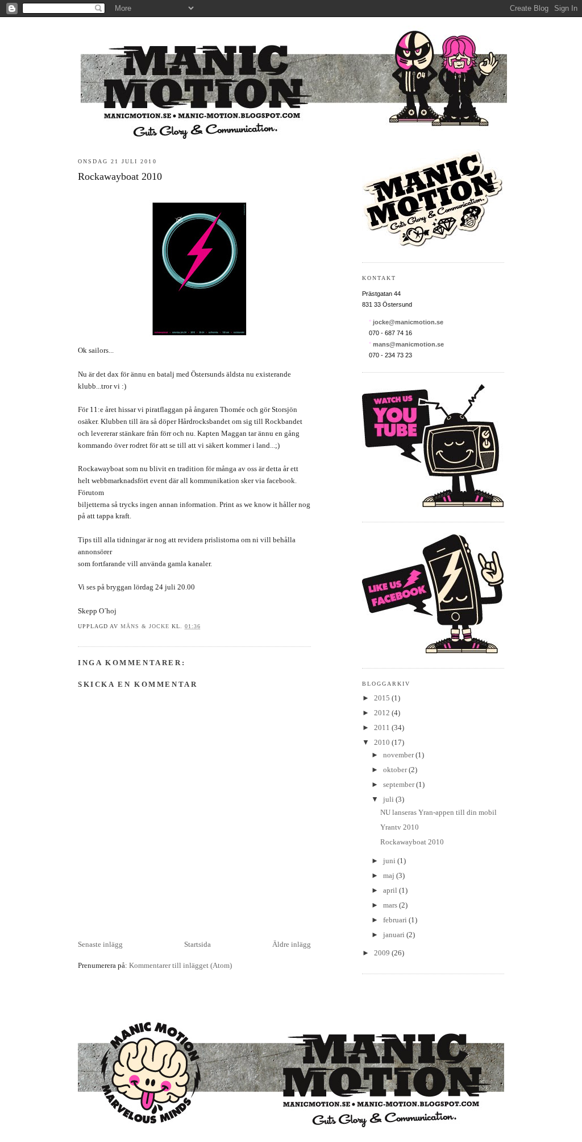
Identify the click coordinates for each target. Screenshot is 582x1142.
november (399, 755)
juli (389, 799)
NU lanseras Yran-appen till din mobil (438, 812)
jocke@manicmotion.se (408, 322)
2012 (383, 712)
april (391, 890)
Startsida (197, 944)
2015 (383, 698)
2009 (383, 953)
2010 (383, 742)
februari (396, 920)
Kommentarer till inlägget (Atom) (180, 965)
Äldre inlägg (291, 944)
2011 (383, 727)
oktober (396, 769)
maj (389, 875)
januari (394, 934)
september (399, 784)
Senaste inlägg (100, 944)
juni (390, 860)
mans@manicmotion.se (408, 344)
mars (391, 905)
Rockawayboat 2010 (412, 842)
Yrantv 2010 (399, 827)
